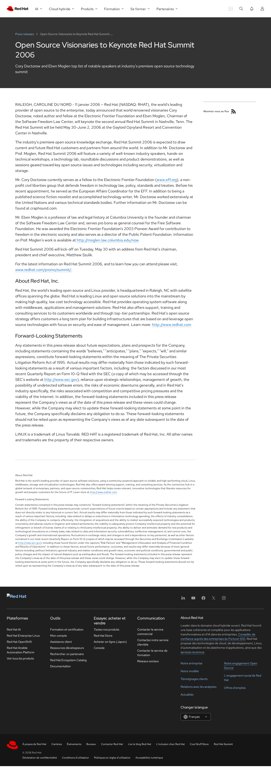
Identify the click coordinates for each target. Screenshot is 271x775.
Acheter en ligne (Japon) (110, 642)
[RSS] (233, 111)
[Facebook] (203, 599)
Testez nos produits (106, 629)
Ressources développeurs (67, 648)
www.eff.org (167, 179)
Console (99, 648)
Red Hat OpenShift (19, 642)
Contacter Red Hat (112, 744)
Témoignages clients (194, 679)
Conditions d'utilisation (75, 757)
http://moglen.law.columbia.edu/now (107, 240)
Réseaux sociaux (148, 661)
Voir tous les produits (20, 658)
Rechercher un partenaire (67, 654)
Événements (74, 744)
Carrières (56, 744)
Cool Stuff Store (199, 744)
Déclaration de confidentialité (39, 757)
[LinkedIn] (183, 599)
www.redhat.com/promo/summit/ (43, 269)
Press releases (25, 34)
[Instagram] (223, 599)
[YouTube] (193, 599)
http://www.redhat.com (171, 324)
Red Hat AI (14, 629)
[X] (213, 599)
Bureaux (91, 744)
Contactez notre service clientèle (153, 642)
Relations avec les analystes (198, 687)
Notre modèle (190, 671)
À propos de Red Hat (34, 744)
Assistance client (61, 642)
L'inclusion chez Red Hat (170, 744)
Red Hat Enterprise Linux (23, 635)
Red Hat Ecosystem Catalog (68, 660)
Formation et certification (66, 629)
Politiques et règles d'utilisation (112, 757)
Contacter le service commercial (150, 632)
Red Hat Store (103, 635)
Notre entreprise (191, 663)
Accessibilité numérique (149, 757)
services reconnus (192, 652)
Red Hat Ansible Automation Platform (20, 650)
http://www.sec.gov (60, 379)
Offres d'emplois (235, 688)
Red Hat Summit (223, 744)
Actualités (187, 694)
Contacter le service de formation (152, 653)
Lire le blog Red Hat (139, 744)
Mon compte (58, 635)
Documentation (60, 666)
